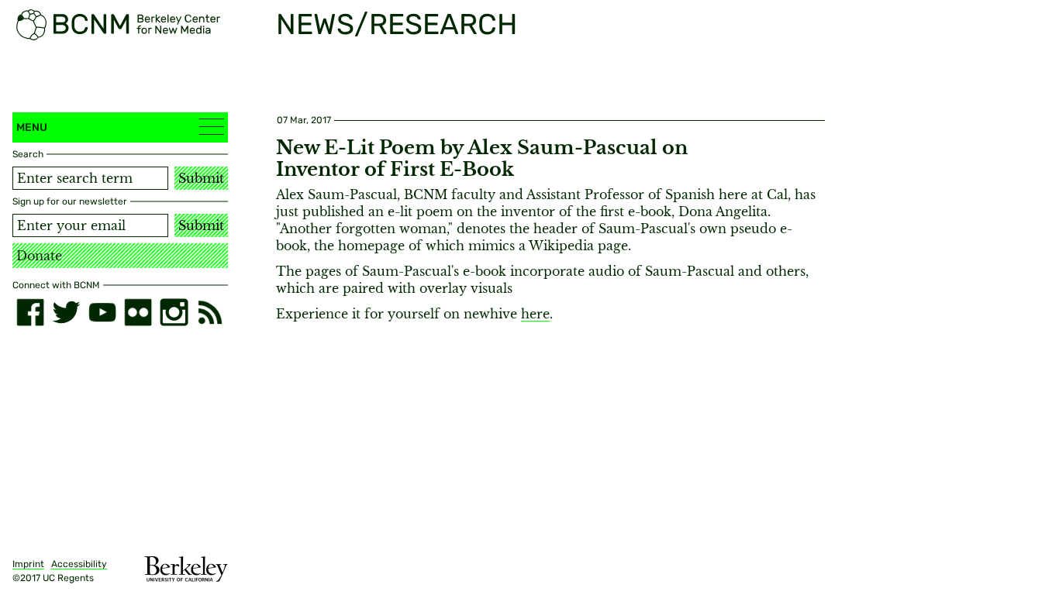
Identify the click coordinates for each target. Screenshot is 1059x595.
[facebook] (30, 312)
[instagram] (173, 312)
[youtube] (102, 312)
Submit (201, 178)
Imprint (28, 564)
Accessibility (79, 564)
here (535, 314)
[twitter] (66, 312)
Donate (39, 255)
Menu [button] (31, 127)
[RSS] (210, 312)
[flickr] (138, 312)
